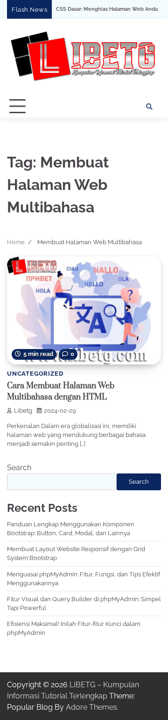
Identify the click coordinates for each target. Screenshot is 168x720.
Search (19, 467)
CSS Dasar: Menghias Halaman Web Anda (96, 9)
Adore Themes (91, 707)
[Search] (149, 107)
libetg (23, 410)
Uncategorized (35, 373)
